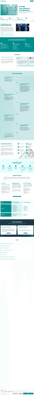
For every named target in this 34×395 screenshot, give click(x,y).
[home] (3, 1)
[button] (27, 1)
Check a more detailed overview (17, 196)
